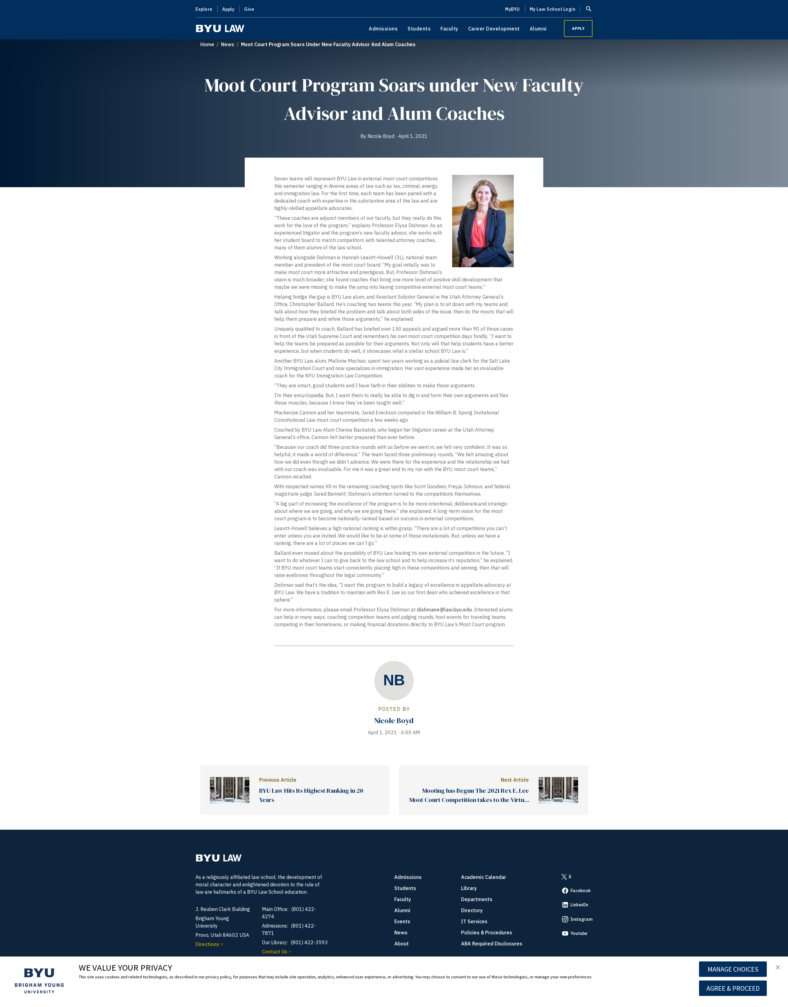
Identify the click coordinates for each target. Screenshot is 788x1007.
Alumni (538, 29)
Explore (203, 9)
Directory (472, 910)
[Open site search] (589, 9)
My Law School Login (553, 9)
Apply (228, 9)
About (401, 944)
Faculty (449, 29)
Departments (476, 899)
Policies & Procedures (486, 932)
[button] (778, 968)
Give (249, 9)
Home (207, 44)
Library (469, 888)
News (227, 44)
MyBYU (512, 9)
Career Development (494, 29)
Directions (207, 944)
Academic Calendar (483, 877)
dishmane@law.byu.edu (444, 609)
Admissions (383, 29)
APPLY (578, 28)
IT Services (474, 921)
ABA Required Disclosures (491, 944)
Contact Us (274, 952)
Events (402, 921)
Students (419, 29)
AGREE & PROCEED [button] (733, 988)
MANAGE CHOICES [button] (733, 969)
